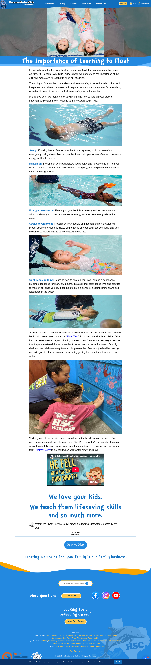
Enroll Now (123, 3)
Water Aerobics (93, 638)
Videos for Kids (82, 644)
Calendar (100, 641)
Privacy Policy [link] (98, 662)
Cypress (90, 646)
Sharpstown (59, 646)
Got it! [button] (118, 662)
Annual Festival (57, 644)
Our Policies (75, 651)
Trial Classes (82, 638)
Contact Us (71, 595)
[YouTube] (116, 600)
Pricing (62, 3)
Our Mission (87, 3)
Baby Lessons (70, 635)
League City (99, 646)
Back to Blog (75, 544)
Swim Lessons (49, 3)
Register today (43, 450)
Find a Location (145, 3)
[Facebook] (96, 600)
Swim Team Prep (69, 638)
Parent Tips (101, 3)
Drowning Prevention (74, 641)
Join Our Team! (75, 622)
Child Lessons (82, 635)
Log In (134, 3)
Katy (77, 646)
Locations (73, 3)
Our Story (43, 641)
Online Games (69, 644)
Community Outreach (56, 641)
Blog (84, 641)
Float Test (72, 336)
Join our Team (94, 644)
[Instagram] (106, 600)
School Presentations (113, 641)
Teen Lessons (94, 635)
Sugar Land (69, 646)
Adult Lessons (105, 635)
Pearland (83, 646)
